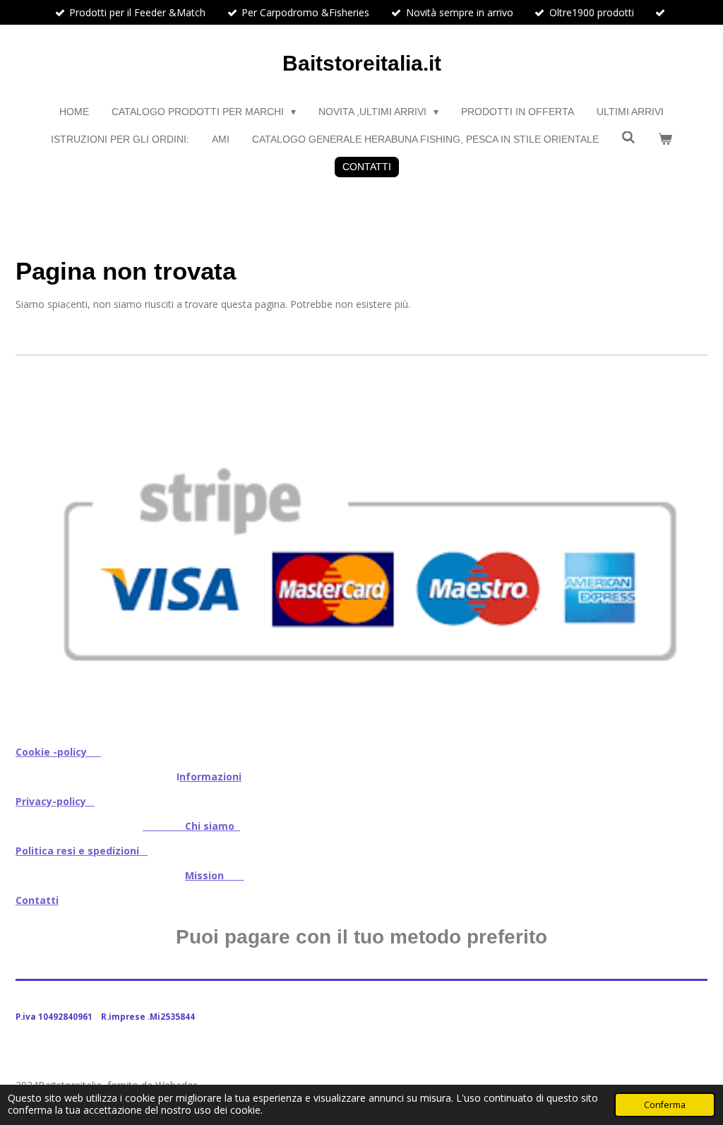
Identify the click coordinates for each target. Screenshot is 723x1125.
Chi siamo (191, 826)
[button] (694, 401)
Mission (214, 875)
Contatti (37, 900)
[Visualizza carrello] (665, 139)
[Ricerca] (628, 137)
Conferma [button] (665, 1105)
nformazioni (210, 776)
